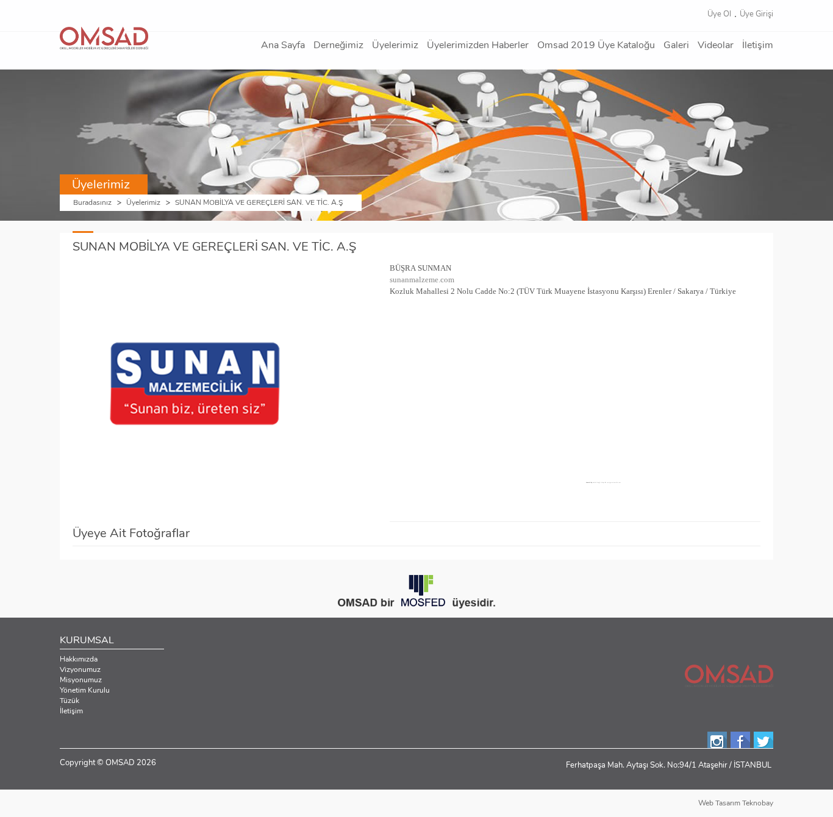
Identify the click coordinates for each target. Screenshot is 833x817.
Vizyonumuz (80, 669)
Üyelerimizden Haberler (478, 45)
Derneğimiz (338, 45)
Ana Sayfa (283, 45)
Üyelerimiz (395, 45)
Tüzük (69, 700)
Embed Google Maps (598, 482)
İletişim (757, 45)
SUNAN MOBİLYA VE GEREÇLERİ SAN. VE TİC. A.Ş (259, 202)
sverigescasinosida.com (614, 482)
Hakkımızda (79, 659)
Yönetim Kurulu (85, 690)
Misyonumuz (81, 680)
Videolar (716, 45)
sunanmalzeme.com (422, 279)
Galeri (676, 45)
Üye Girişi (756, 14)
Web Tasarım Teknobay (735, 803)
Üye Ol (719, 14)
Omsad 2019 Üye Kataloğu (596, 45)
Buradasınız (92, 202)
